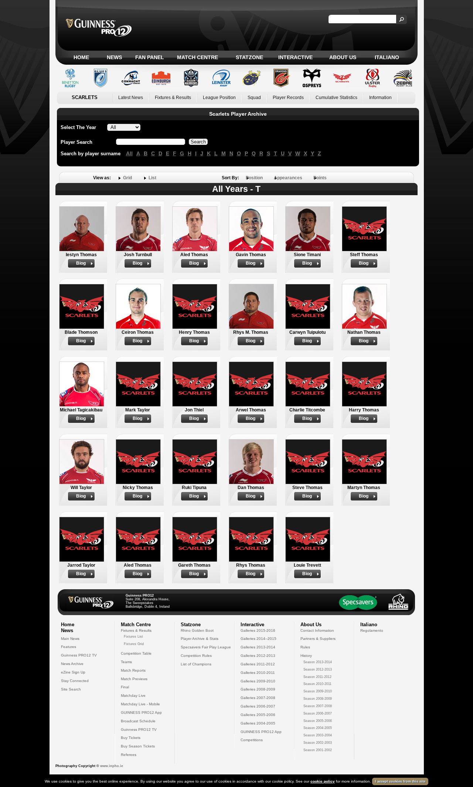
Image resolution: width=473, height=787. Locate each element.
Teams (126, 662)
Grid (127, 178)
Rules (305, 647)
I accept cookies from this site (400, 781)
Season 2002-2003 (317, 742)
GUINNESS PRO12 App (141, 712)
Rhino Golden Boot (197, 630)
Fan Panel (149, 57)
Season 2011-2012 (317, 677)
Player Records (288, 97)
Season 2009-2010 (317, 691)
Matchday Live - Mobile (140, 704)
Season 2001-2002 (317, 750)
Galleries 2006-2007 (258, 706)
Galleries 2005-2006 (258, 715)
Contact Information (317, 630)
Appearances (288, 178)
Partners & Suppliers (318, 639)
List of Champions (196, 664)
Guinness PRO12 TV (79, 655)
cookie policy (322, 781)
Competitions (252, 740)
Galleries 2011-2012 (258, 664)
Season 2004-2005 (317, 728)
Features (68, 647)
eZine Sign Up (73, 672)
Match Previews (134, 679)
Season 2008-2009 (317, 699)
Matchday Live (133, 695)
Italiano (387, 57)
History (306, 656)
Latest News (130, 97)
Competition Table (136, 653)
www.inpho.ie (111, 766)
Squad (254, 97)
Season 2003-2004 (317, 735)
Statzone (249, 57)
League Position (219, 97)
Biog (81, 263)
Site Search (71, 689)
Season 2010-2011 (317, 684)
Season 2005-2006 (317, 721)
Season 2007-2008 (317, 706)
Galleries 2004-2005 (258, 723)
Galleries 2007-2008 (258, 698)
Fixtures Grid (134, 644)
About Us (342, 57)
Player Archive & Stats (199, 639)
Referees (128, 755)
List (152, 178)
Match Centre (197, 57)
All (129, 153)
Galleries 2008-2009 (258, 689)
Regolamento (371, 630)
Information (380, 97)
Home (81, 57)
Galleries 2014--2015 (258, 639)
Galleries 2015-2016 (258, 630)
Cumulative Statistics (336, 97)
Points (320, 178)
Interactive (295, 57)
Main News (70, 639)
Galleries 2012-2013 (258, 656)
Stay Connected (75, 681)
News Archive (72, 664)
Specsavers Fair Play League (206, 647)
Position (254, 178)
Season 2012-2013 (317, 669)
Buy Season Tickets (138, 746)
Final (125, 687)
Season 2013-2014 (317, 662)
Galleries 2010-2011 (258, 673)
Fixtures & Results (173, 97)
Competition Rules (196, 656)
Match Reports (133, 670)
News (114, 57)
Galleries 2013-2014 (258, 647)
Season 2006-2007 (317, 713)
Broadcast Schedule (138, 721)
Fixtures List (133, 636)
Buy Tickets (130, 738)
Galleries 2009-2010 (258, 681)
